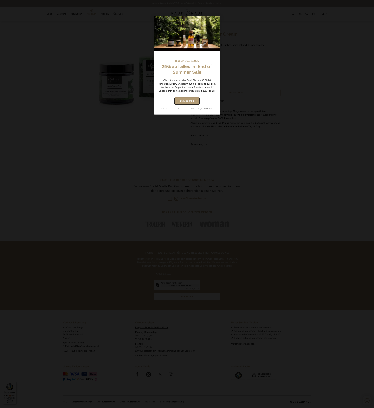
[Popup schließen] (216, 20)
